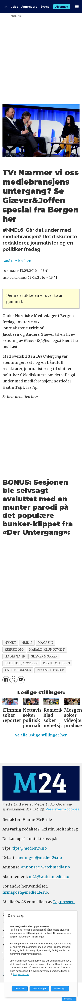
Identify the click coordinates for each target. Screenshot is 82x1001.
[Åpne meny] (77, 6)
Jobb (14, 6)
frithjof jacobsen (21, 663)
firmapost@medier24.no (25, 892)
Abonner (61, 6)
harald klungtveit (47, 649)
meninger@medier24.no (39, 857)
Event (44, 6)
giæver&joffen (44, 656)
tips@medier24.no (29, 848)
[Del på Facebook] (6, 679)
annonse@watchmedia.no (45, 867)
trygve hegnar (50, 670)
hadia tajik (15, 656)
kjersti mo (14, 649)
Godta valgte (39, 988)
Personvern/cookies (62, 809)
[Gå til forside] (5, 6)
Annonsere (29, 6)
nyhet (10, 643)
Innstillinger (69, 999)
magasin (45, 643)
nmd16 (27, 643)
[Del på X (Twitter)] (13, 679)
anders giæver (18, 670)
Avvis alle (20, 988)
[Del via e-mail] (21, 679)
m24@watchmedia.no (48, 876)
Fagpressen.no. (21, 974)
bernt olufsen (56, 663)
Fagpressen (64, 902)
